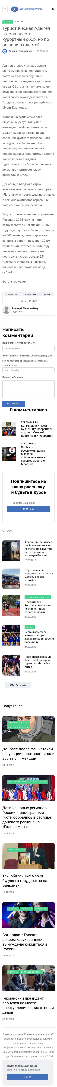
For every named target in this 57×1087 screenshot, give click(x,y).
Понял (28, 1077)
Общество (41, 781)
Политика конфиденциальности (24, 1069)
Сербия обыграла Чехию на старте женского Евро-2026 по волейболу (40, 637)
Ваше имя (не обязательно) (19, 342)
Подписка (28, 509)
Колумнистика (16, 850)
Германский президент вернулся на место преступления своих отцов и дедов (28, 1005)
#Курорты (30, 294)
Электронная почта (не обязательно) (24, 355)
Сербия (30, 627)
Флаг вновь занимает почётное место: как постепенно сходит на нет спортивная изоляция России (38, 548)
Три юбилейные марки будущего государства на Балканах (24, 881)
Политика (26, 908)
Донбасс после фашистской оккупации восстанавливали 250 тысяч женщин (28, 754)
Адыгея (19, 21)
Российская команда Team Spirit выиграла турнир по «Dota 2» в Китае (38, 661)
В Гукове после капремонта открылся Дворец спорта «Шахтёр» (39, 575)
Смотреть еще (18, 685)
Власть (8, 21)
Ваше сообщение (12, 377)
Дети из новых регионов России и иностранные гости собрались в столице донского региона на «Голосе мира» (26, 817)
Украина (13, 908)
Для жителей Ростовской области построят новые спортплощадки (38, 607)
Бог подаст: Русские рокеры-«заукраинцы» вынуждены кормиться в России (25, 942)
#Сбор (47, 294)
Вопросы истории (18, 727)
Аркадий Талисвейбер (20, 51)
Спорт (7, 530)
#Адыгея (12, 294)
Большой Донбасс (18, 723)
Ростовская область (37, 597)
